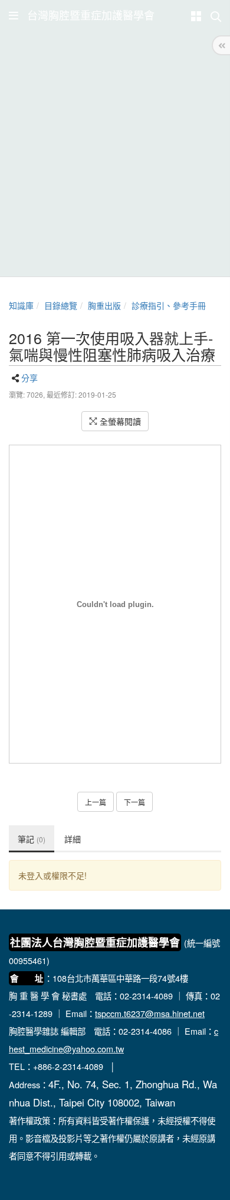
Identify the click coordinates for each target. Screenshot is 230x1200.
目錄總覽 (60, 305)
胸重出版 (104, 305)
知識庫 (21, 305)
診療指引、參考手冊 (169, 305)
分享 (29, 378)
